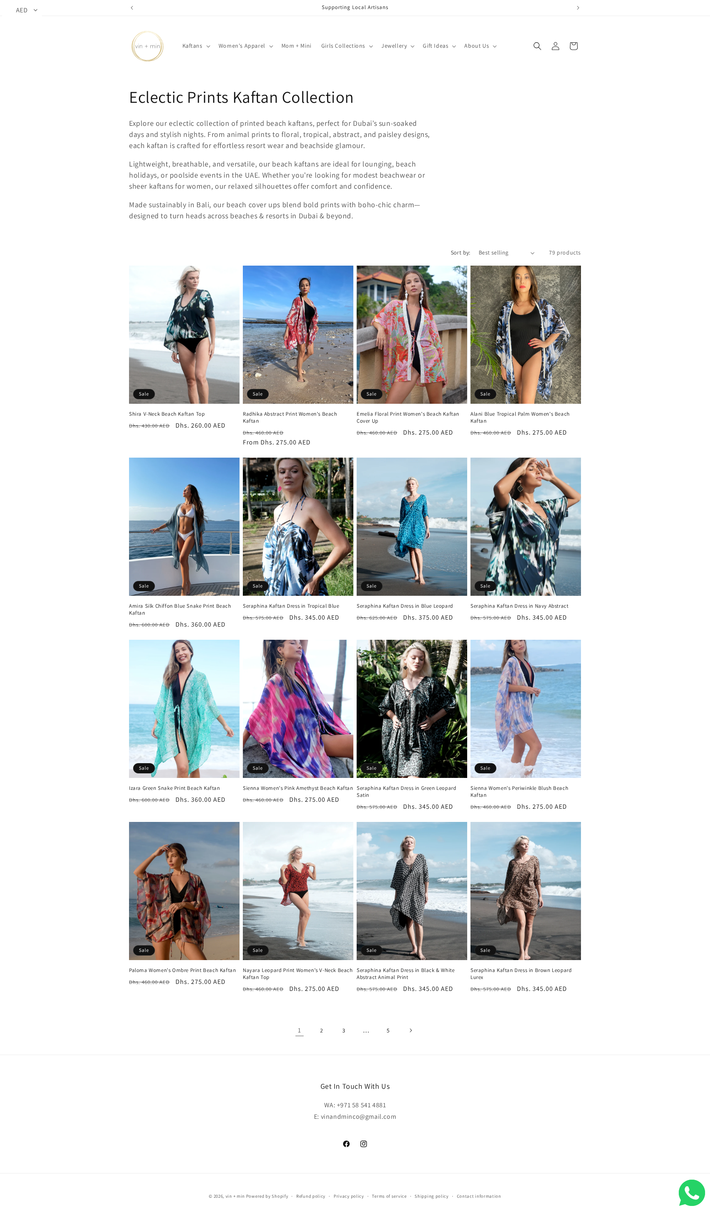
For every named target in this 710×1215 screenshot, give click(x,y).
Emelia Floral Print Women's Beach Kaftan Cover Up (408, 417)
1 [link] (299, 1030)
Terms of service (389, 1196)
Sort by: (460, 252)
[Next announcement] (578, 8)
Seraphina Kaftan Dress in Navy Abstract (519, 606)
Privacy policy (349, 1196)
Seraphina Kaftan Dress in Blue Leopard (405, 606)
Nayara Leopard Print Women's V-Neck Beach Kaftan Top (298, 974)
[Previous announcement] (132, 8)
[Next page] (410, 1030)
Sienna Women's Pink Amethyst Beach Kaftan (298, 788)
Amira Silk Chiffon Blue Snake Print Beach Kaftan (180, 609)
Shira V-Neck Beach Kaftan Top (167, 414)
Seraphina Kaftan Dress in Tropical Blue (291, 606)
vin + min (235, 1196)
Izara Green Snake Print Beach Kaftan (174, 788)
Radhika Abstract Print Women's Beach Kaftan (290, 417)
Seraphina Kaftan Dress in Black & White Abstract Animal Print (405, 974)
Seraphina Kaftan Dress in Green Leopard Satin (406, 791)
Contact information (479, 1196)
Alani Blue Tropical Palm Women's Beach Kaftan (520, 417)
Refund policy (310, 1196)
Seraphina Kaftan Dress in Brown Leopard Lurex (521, 974)
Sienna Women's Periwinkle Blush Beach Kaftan (519, 791)
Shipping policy (432, 1196)
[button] (196, 45)
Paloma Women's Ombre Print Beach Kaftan (182, 970)
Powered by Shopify (267, 1196)
